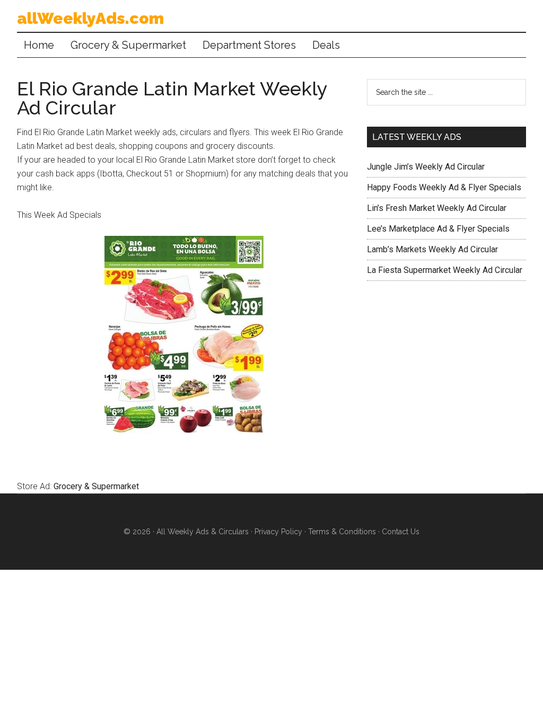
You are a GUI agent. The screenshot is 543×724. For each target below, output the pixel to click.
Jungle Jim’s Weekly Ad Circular (426, 167)
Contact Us (400, 531)
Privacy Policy (278, 531)
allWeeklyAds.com (90, 18)
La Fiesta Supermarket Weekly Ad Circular (444, 270)
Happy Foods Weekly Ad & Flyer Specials (444, 187)
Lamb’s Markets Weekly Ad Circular (432, 249)
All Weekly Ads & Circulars (202, 531)
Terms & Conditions (342, 531)
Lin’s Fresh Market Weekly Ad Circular (436, 208)
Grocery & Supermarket (96, 486)
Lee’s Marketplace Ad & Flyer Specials (438, 229)
